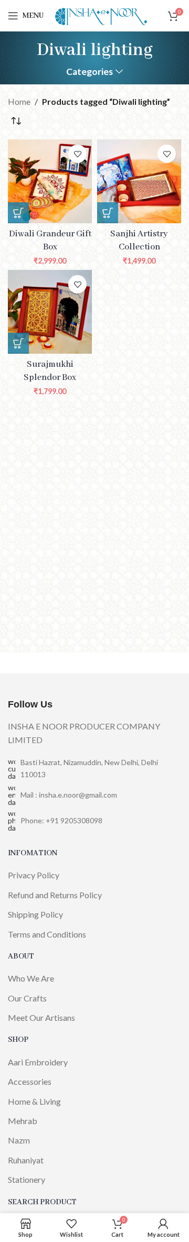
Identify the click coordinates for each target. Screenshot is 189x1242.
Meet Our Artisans (41, 1017)
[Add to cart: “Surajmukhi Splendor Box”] (18, 343)
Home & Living (34, 1101)
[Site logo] (101, 14)
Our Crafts (27, 998)
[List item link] (94, 795)
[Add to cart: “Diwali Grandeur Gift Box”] (18, 212)
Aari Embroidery (38, 1062)
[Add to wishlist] (77, 154)
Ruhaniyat (26, 1160)
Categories (89, 72)
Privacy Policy (33, 875)
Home (19, 101)
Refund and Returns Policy (55, 895)
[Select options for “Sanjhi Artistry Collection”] (107, 212)
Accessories (29, 1081)
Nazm (19, 1140)
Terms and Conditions (47, 934)
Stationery (26, 1179)
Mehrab (22, 1121)
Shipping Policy (35, 914)
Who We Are (31, 978)
